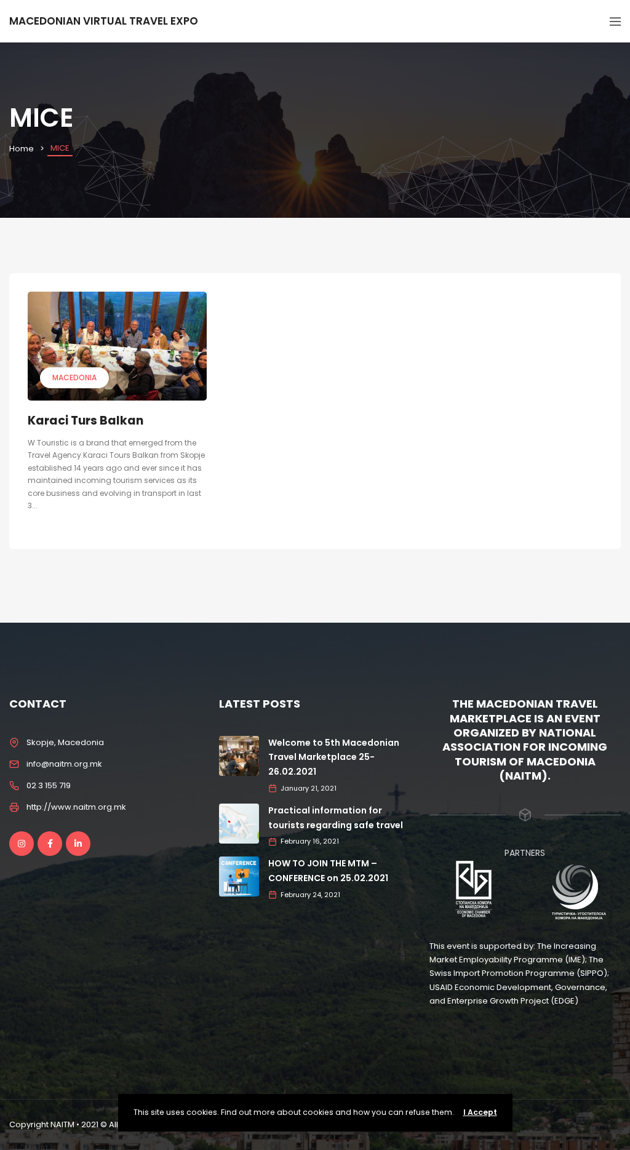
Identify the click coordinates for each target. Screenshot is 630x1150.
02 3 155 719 (48, 785)
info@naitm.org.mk (64, 764)
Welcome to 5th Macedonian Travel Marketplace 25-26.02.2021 (333, 757)
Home (21, 148)
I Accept (480, 1112)
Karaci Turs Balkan (85, 420)
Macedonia (74, 377)
